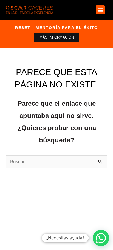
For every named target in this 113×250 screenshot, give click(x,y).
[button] (100, 9)
